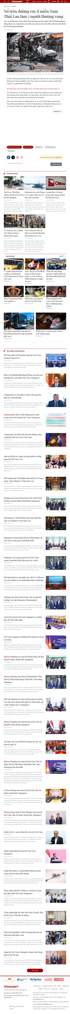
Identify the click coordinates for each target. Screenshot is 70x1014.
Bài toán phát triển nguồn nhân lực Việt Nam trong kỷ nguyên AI (22, 356)
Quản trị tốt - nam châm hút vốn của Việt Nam (23, 832)
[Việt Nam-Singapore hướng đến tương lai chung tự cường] (56, 642)
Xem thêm (35, 970)
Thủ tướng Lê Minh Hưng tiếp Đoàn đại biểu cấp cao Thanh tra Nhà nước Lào (22, 519)
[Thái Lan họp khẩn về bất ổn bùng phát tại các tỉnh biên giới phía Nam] (56, 938)
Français (39, 1)
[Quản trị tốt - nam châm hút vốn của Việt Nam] (56, 837)
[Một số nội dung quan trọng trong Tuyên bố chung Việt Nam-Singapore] (56, 420)
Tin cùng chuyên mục (16, 351)
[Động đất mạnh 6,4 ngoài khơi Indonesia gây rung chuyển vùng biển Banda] (56, 876)
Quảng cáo (54, 989)
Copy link (22, 157)
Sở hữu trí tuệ (37, 986)
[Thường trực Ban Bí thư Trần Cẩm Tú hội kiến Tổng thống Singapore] (56, 727)
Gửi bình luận (56, 164)
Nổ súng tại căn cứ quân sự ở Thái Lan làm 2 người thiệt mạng (13, 233)
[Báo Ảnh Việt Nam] (46, 979)
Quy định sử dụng (47, 986)
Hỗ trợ (59, 986)
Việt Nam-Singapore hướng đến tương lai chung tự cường (24, 638)
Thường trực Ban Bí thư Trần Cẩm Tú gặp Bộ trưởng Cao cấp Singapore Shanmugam (22, 598)
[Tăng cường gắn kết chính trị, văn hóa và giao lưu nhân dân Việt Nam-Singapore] (56, 896)
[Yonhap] (10, 979)
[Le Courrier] (35, 979)
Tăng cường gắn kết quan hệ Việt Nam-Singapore (20, 852)
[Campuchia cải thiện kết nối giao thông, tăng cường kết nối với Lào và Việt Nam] (56, 440)
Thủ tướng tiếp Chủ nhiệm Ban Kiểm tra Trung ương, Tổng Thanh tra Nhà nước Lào (23, 479)
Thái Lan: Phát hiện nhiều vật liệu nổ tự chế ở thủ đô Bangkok (14, 195)
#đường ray (38, 147)
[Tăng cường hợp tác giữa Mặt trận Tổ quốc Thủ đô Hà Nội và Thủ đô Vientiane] (56, 918)
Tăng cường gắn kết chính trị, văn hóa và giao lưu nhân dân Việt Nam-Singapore (23, 892)
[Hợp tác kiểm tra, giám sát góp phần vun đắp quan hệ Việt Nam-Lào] (56, 462)
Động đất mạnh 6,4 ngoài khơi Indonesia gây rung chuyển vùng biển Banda (22, 872)
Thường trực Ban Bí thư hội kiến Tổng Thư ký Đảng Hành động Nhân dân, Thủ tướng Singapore (23, 679)
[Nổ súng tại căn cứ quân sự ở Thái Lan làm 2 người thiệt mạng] (14, 221)
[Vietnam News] (23, 979)
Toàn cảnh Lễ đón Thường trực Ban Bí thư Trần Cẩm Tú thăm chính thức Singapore (23, 813)
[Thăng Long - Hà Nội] (58, 1)
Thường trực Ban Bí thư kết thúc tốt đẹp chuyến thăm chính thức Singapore (24, 658)
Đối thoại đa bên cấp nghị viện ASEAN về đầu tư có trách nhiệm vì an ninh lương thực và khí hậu (24, 578)
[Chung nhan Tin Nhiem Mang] (17, 1007)
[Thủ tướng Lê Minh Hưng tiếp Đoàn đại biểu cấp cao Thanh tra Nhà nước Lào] (56, 523)
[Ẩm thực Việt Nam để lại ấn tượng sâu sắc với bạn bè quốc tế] (56, 747)
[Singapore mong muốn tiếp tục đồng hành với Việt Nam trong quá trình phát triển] (56, 543)
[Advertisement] (35, 127)
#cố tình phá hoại (50, 147)
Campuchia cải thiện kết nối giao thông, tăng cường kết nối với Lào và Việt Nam (23, 435)
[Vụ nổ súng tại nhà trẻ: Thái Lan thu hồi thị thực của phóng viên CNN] (35, 221)
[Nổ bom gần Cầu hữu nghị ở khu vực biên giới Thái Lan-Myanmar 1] (33, 89)
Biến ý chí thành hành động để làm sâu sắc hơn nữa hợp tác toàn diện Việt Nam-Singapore (23, 376)
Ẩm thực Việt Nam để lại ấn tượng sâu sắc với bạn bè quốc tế (22, 743)
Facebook (8, 157)
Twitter (13, 157)
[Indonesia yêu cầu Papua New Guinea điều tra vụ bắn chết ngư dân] (35, 183)
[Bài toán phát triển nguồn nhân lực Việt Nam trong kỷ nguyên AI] (56, 360)
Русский (54, 1)
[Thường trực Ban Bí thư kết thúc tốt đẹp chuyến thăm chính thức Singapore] (56, 662)
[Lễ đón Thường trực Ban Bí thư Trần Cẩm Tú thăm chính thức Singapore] (56, 796)
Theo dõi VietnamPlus (46, 157)
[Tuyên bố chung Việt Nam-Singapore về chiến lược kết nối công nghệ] (56, 622)
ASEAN (14, 6)
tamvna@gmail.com (38, 999)
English (34, 1)
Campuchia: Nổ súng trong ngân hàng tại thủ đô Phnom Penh (55, 195)
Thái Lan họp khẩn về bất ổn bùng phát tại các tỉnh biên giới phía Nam (23, 933)
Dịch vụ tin (47, 989)
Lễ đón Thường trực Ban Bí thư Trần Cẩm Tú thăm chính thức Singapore (22, 791)
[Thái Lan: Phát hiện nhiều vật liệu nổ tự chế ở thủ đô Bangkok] (14, 183)
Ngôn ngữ (65, 986)
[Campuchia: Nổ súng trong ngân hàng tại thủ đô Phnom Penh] (56, 183)
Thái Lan (12, 151)
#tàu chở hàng (28, 147)
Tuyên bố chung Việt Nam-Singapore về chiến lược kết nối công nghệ (23, 618)
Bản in (17, 157)
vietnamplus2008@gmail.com (45, 1004)
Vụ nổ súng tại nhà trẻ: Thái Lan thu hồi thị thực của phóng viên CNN (35, 233)
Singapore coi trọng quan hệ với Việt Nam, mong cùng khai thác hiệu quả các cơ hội (21, 559)
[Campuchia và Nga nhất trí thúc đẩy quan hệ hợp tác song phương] (56, 400)
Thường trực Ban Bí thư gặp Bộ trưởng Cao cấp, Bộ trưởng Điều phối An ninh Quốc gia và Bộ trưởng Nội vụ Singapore (24, 702)
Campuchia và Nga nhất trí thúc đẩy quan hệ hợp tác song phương (22, 396)
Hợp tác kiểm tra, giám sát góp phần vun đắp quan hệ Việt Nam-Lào (22, 457)
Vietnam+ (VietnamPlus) (17, 1)
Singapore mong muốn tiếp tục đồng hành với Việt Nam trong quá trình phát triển (23, 539)
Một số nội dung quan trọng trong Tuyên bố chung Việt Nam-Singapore (22, 416)
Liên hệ (61, 989)
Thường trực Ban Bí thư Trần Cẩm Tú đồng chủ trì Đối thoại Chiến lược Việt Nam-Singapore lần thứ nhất (23, 764)
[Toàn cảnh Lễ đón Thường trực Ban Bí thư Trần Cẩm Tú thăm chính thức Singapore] (56, 817)
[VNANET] (62, 979)
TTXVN (40, 989)
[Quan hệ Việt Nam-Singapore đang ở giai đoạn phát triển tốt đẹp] (56, 957)
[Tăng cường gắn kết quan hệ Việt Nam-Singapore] (56, 856)
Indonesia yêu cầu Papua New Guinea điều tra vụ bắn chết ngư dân (35, 195)
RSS (55, 986)
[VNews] (55, 979)
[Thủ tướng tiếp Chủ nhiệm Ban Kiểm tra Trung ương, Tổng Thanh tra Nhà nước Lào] (56, 483)
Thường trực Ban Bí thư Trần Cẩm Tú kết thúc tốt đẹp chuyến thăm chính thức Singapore (23, 499)
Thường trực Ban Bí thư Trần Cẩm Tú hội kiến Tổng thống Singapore (23, 723)
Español (45, 1)
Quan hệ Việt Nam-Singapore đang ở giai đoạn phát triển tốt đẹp (23, 953)
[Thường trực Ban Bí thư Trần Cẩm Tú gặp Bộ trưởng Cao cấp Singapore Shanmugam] (56, 602)
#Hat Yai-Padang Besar (14, 147)
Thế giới (7, 6)
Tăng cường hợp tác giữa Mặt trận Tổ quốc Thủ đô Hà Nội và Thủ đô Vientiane (23, 913)
